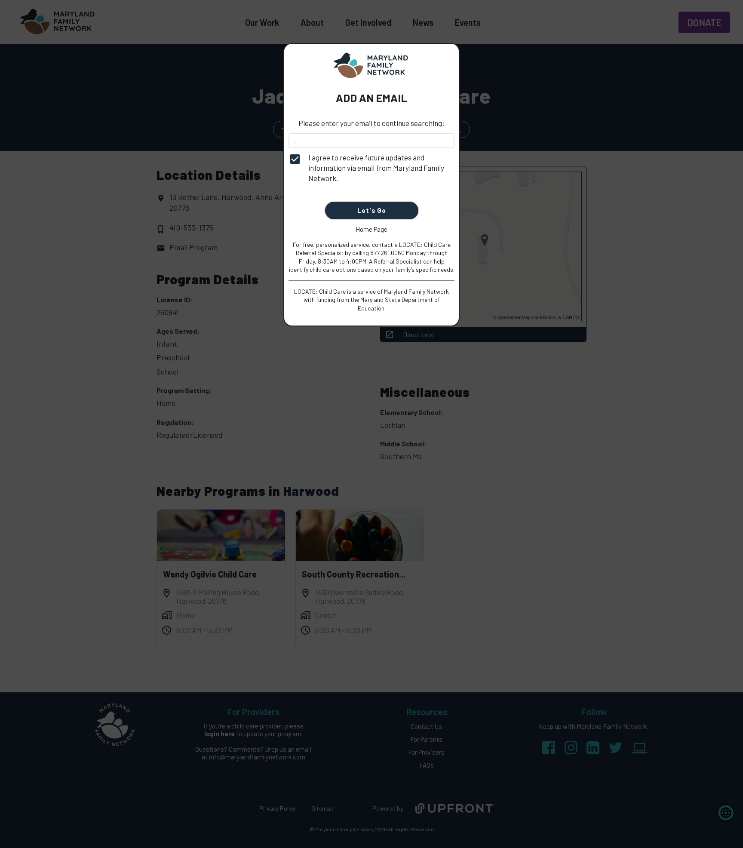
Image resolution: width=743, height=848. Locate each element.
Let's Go (371, 210)
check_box (295, 159)
